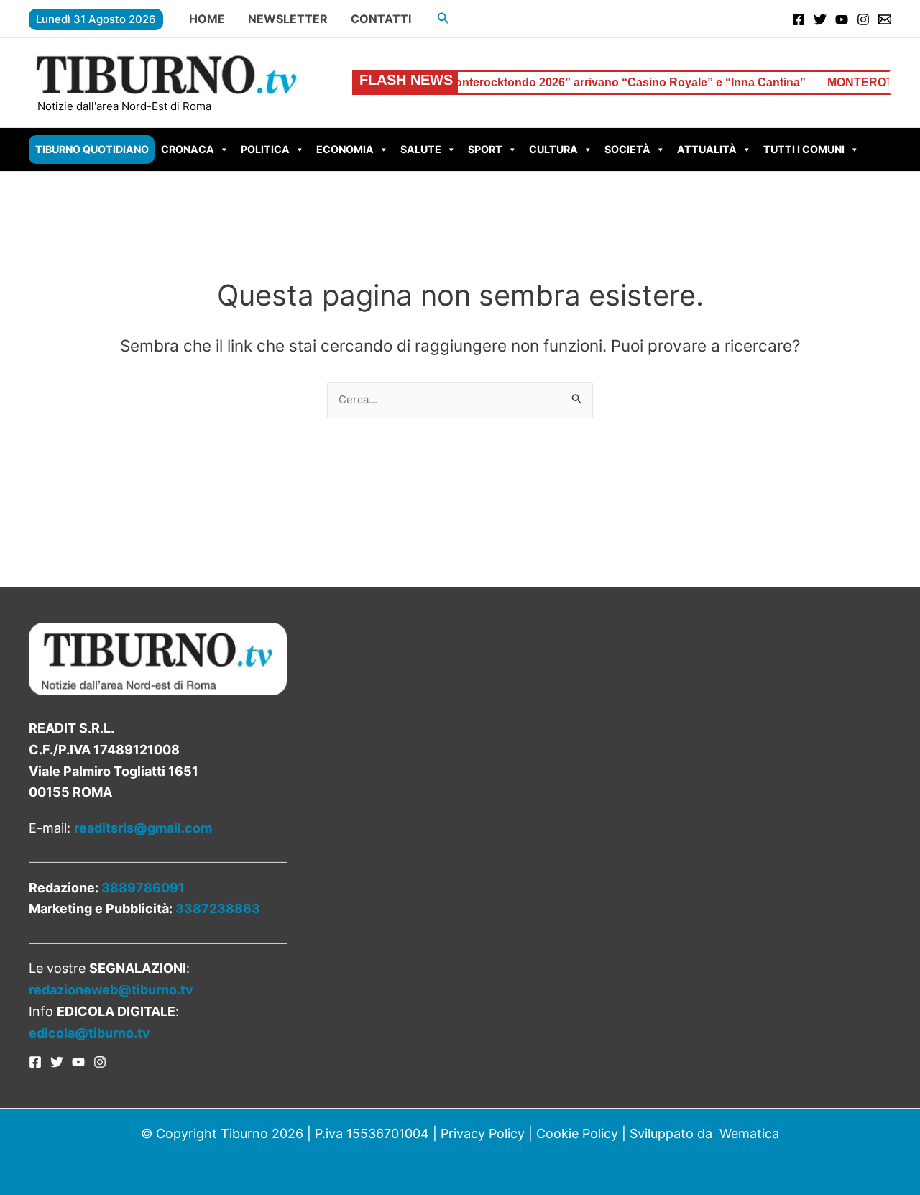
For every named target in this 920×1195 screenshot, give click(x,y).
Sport (485, 149)
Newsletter (288, 19)
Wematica (749, 1133)
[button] (443, 18)
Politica (265, 149)
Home (207, 19)
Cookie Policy (577, 1133)
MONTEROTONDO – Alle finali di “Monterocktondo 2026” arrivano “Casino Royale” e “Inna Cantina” (504, 82)
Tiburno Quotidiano (92, 149)
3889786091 (143, 887)
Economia (345, 149)
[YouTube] (841, 19)
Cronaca (187, 149)
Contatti (381, 19)
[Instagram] (863, 19)
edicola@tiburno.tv (89, 1032)
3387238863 (217, 908)
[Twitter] (820, 19)
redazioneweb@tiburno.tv (111, 989)
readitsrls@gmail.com (143, 827)
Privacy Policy (483, 1133)
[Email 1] (884, 19)
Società (627, 149)
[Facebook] (798, 19)
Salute (420, 149)
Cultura (553, 149)
